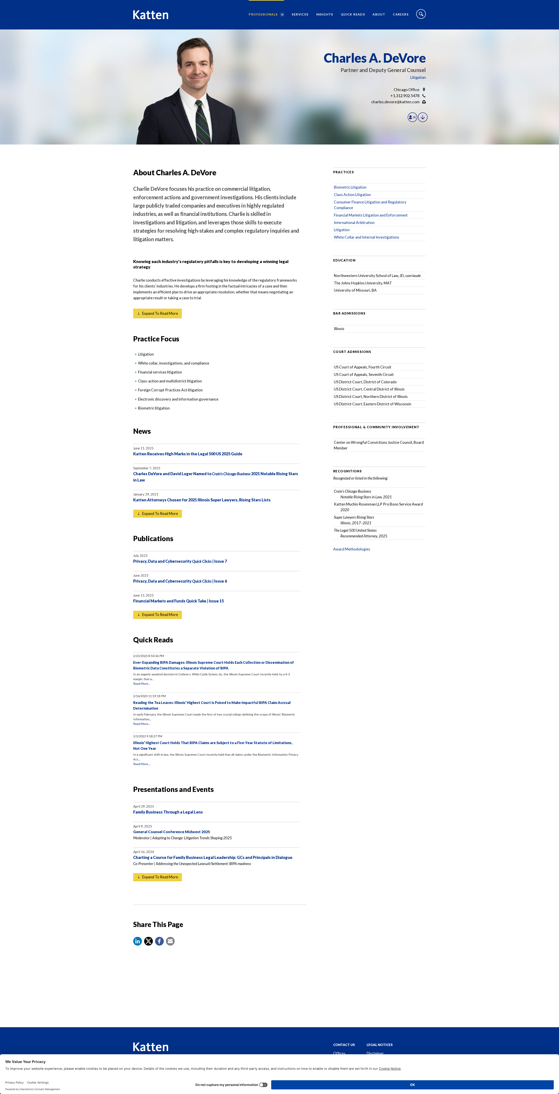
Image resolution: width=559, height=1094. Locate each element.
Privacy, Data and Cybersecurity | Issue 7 (180, 561)
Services (300, 14)
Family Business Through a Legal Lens (168, 812)
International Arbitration (354, 222)
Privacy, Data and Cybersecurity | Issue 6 (180, 581)
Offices (339, 1053)
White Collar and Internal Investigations (366, 237)
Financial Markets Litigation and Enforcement (371, 215)
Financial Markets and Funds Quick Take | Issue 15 (178, 601)
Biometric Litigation (350, 187)
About (379, 14)
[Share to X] (148, 941)
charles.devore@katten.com (395, 101)
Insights (324, 14)
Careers (401, 14)
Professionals (263, 14)
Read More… (141, 683)
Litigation (418, 77)
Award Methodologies (351, 549)
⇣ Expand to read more (157, 313)
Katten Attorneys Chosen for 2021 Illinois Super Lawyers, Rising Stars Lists (202, 499)
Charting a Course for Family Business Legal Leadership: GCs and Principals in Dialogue (212, 857)
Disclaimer (375, 1053)
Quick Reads (353, 14)
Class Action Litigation (352, 194)
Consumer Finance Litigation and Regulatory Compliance (370, 205)
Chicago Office (406, 89)
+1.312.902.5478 (404, 95)
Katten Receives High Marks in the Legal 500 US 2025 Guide (187, 453)
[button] (137, 941)
